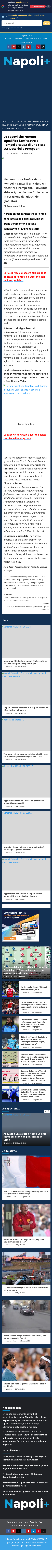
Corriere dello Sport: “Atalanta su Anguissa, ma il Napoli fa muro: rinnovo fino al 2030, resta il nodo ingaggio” (34, 1023)
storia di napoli (10, 588)
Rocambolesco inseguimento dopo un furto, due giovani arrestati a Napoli (25, 1336)
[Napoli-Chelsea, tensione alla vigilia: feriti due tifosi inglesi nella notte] (26, 688)
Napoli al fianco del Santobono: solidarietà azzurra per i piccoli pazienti (24, 848)
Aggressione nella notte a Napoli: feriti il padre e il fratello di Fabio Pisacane (23, 894)
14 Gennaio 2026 (20, 760)
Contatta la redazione (14, 38)
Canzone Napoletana (17, 576)
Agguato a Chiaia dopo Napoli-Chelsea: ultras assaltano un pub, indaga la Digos (25, 662)
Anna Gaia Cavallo (11, 1197)
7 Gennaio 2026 (20, 853)
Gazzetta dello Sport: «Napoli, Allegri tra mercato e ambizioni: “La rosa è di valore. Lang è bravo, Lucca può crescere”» (34, 1058)
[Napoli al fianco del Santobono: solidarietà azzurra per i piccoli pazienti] (26, 827)
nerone (7, 582)
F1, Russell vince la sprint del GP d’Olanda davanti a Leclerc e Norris (26, 1288)
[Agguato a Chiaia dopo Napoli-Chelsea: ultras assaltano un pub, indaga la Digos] (26, 641)
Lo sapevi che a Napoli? (13, 579)
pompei (21, 585)
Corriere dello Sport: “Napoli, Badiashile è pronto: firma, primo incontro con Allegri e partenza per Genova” (33, 1093)
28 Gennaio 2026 (20, 713)
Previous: (26, 597)
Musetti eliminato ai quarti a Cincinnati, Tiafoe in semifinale (25, 1385)
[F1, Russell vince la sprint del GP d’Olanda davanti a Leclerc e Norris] (26, 1268)
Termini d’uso (31, 38)
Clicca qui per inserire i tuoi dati (12, 28)
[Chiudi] (6, 6)
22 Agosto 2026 (20, 976)
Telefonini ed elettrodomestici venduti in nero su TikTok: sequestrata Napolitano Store (26, 755)
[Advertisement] (26, 93)
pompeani (35, 582)
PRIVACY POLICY (26, 42)
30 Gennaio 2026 (20, 667)
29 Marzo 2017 (27, 153)
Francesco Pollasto (12, 153)
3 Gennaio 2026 (20, 899)
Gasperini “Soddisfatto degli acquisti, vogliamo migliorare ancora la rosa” (24, 1240)
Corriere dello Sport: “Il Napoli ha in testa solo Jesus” (34, 988)
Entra (46, 23)
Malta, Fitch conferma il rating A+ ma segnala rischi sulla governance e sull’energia (26, 1192)
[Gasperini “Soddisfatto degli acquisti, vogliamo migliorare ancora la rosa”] (26, 1220)
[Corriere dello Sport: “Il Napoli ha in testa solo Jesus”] (10, 989)
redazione (9, 667)
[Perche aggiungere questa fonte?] (48, 6)
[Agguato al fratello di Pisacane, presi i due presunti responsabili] (26, 781)
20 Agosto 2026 (37, 1012)
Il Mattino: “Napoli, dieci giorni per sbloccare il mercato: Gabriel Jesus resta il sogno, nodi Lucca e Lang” (34, 1040)
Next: (27, 606)
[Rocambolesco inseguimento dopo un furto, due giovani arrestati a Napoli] (26, 1316)
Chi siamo (42, 38)
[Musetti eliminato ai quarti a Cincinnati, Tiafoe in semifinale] (26, 1364)
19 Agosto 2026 (37, 1030)
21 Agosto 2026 (37, 992)
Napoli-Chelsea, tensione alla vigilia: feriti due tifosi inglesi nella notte (26, 708)
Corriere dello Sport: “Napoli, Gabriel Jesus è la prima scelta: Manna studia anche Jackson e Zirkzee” (34, 1006)
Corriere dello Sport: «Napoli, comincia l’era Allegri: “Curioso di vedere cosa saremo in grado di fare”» (25, 970)
